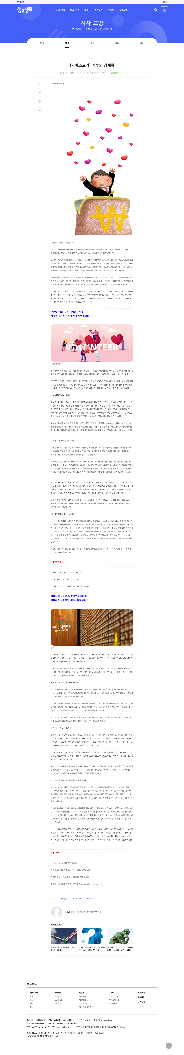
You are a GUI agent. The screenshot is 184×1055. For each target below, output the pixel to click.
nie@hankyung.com (65, 1027)
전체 (42, 42)
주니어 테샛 (113, 1004)
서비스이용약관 (68, 1020)
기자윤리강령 (40, 1020)
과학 (117, 43)
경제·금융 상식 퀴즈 (86, 1007)
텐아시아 (89, 1033)
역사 (92, 42)
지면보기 (98, 10)
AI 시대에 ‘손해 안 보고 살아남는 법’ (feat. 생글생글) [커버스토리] (92, 950)
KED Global (99, 1033)
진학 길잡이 (58, 997)
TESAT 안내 (113, 997)
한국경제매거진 (70, 1033)
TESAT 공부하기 (115, 1000)
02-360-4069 (106, 1020)
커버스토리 (56, 925)
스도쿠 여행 (83, 1004)
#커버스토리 (90, 899)
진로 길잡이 (58, 1004)
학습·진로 (74, 10)
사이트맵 (79, 1020)
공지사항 (123, 10)
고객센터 (88, 1020)
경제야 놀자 (83, 997)
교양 (142, 43)
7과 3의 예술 (83, 1000)
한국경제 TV (57, 1033)
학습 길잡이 (58, 1000)
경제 (67, 42)
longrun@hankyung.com (90, 912)
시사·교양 (60, 10)
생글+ (86, 10)
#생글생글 (64, 899)
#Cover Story (76, 899)
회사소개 (30, 1020)
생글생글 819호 (116, 73)
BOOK (80, 1033)
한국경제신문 (45, 1033)
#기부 (54, 899)
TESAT (110, 10)
